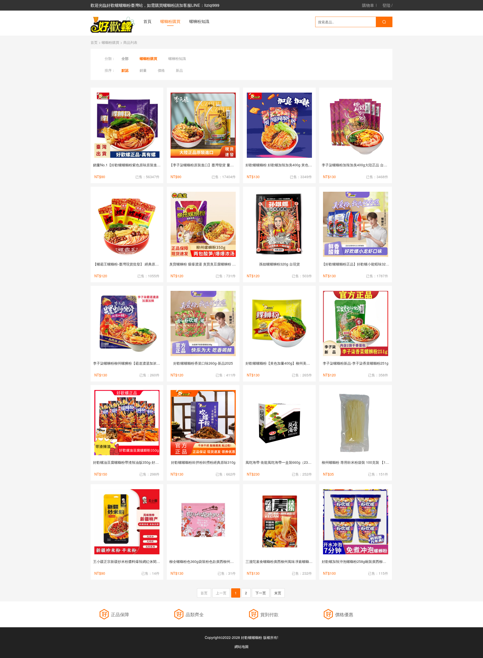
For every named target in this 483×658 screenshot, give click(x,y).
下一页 (260, 592)
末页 (277, 592)
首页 (94, 42)
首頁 (147, 21)
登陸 (386, 5)
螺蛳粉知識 (199, 21)
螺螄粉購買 (170, 21)
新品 (179, 70)
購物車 (368, 5)
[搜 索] (384, 22)
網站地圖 (241, 646)
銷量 (143, 70)
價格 (161, 70)
